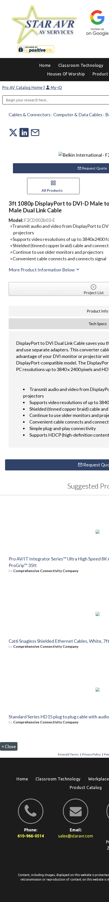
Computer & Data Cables (77, 114)
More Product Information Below (42, 269)
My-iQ (56, 87)
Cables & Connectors (29, 114)
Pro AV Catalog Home (22, 87)
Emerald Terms (68, 754)
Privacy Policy (91, 754)
